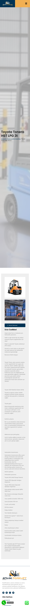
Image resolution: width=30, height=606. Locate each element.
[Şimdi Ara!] (4, 602)
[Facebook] (3, 593)
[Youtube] (13, 593)
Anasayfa (3, 139)
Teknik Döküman (13, 325)
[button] (26, 3)
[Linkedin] (7, 593)
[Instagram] (10, 593)
